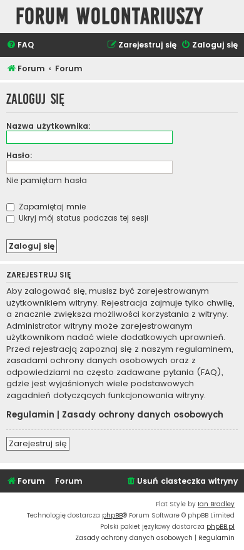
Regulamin (30, 415)
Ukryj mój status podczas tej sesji (82, 217)
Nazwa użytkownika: (48, 126)
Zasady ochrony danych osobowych (142, 415)
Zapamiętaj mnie (51, 206)
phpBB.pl (220, 526)
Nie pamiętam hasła (46, 180)
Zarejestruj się (38, 443)
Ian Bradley (216, 504)
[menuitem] (20, 45)
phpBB (112, 515)
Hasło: (19, 155)
